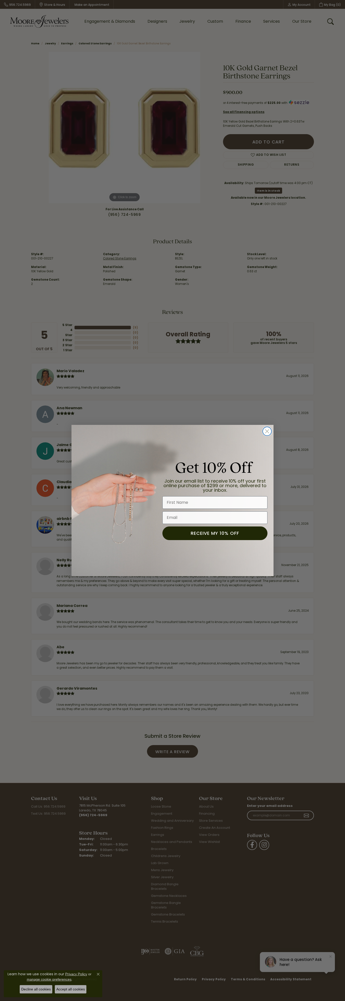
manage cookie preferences (49, 979)
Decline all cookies (36, 989)
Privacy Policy (76, 974)
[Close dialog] (267, 431)
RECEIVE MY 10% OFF (215, 533)
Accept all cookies (70, 989)
